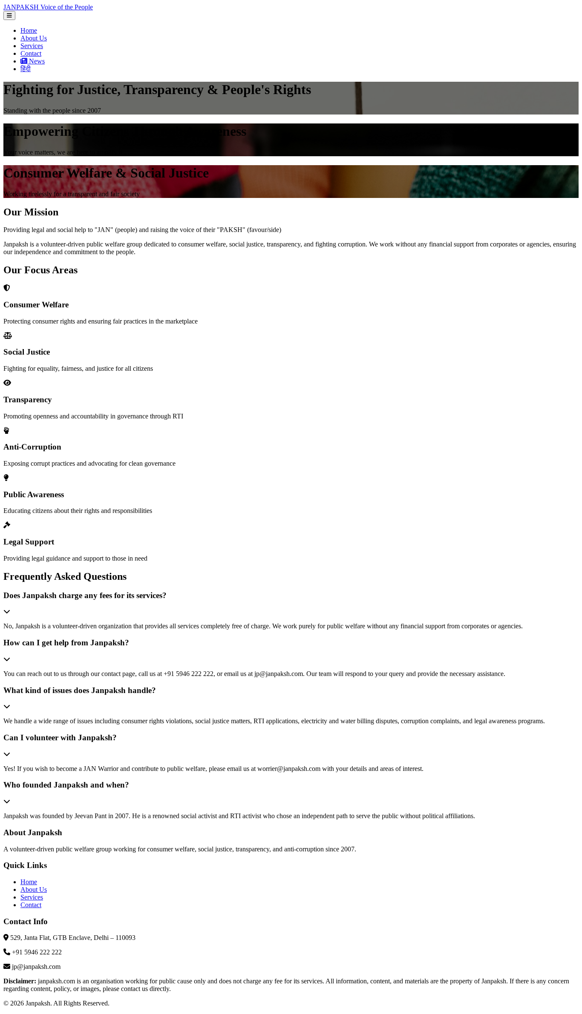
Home (28, 30)
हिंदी (25, 68)
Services (31, 45)
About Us (33, 38)
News (36, 61)
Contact (30, 53)
